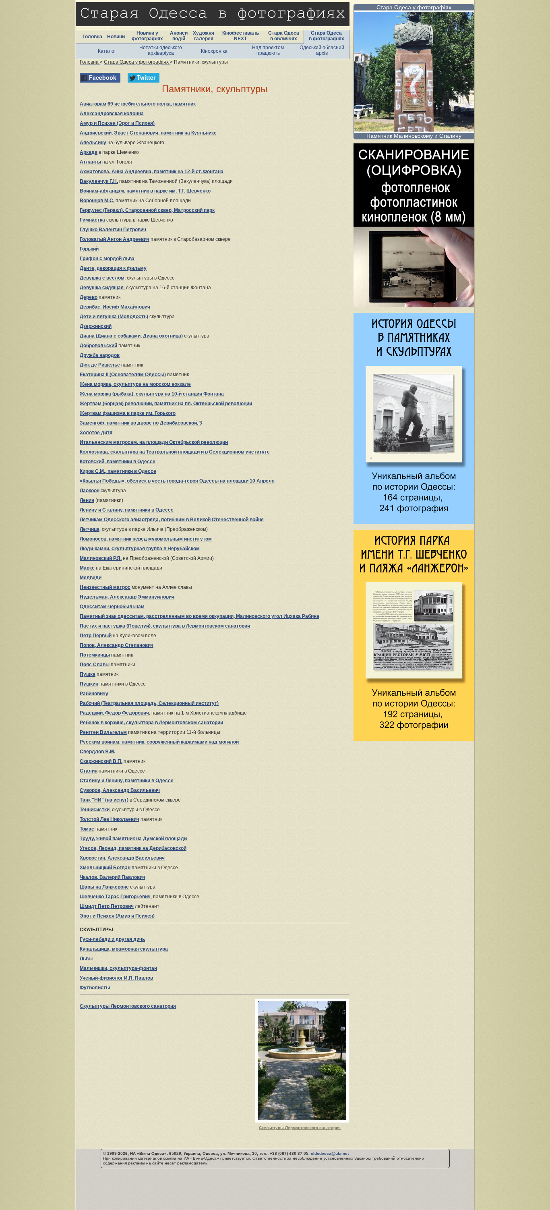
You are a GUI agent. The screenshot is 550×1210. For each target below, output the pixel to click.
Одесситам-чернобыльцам (112, 606)
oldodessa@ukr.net (330, 1153)
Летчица (89, 529)
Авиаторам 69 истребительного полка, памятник (138, 104)
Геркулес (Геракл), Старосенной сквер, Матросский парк (147, 210)
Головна (92, 36)
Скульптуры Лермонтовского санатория (300, 1127)
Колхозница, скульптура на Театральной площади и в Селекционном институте (175, 452)
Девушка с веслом (102, 278)
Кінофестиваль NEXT (240, 35)
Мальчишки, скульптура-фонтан (118, 968)
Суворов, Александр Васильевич (120, 790)
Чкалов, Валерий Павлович (112, 877)
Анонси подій (179, 35)
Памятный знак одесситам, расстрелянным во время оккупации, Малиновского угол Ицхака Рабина (199, 616)
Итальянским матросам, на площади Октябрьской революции (154, 442)
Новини (116, 36)
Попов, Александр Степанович (116, 645)
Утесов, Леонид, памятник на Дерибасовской (133, 848)
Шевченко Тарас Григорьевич (115, 896)
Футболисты (95, 987)
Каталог (107, 51)
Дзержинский (96, 326)
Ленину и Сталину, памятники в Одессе (127, 510)
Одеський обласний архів (322, 50)
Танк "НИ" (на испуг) (104, 800)
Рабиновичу (94, 693)
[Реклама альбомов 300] (414, 521)
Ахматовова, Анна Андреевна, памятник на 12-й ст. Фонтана (151, 171)
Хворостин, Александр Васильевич (122, 858)
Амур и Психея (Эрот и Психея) (117, 123)
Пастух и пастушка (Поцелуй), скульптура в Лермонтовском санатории (165, 626)
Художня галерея (203, 35)
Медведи (90, 577)
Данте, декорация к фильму (113, 268)
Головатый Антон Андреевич (114, 239)
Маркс (87, 568)
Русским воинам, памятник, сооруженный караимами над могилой (159, 742)
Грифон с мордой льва (107, 258)
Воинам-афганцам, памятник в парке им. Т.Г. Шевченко (145, 191)
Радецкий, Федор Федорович (114, 713)
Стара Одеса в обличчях (283, 35)
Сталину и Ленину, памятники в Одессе (127, 780)
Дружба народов (100, 355)
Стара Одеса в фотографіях (326, 35)
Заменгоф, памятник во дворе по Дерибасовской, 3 (141, 423)
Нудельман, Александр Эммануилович (127, 597)
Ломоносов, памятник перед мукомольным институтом (146, 539)
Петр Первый (96, 635)
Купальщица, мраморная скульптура (124, 949)
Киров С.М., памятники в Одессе (118, 471)
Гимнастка (92, 220)
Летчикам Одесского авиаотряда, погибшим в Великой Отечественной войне (172, 519)
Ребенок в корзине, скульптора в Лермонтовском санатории (151, 722)
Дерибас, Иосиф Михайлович (115, 307)
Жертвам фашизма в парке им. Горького (128, 413)
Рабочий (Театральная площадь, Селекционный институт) (149, 703)
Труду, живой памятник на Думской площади (133, 838)
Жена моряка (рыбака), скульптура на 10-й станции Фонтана (152, 394)
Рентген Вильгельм (103, 732)
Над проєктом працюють (268, 50)
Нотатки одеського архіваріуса (160, 50)
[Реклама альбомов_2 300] (414, 738)
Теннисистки (95, 809)
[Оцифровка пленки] (414, 305)
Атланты (90, 162)
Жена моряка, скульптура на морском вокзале (135, 384)
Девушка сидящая (102, 287)
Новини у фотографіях (147, 35)
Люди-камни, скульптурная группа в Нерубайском (140, 548)
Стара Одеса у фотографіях (413, 7)
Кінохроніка (214, 51)
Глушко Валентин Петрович (113, 229)
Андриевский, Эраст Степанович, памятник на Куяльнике (148, 133)
